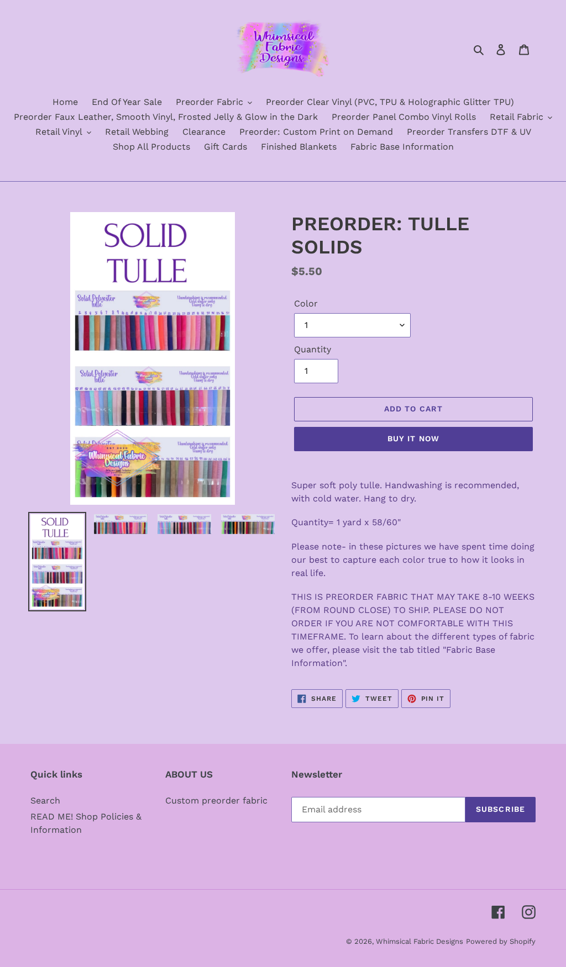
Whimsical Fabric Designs (419, 941)
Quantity (312, 349)
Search (45, 800)
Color (306, 303)
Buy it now (413, 438)
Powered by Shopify (501, 941)
